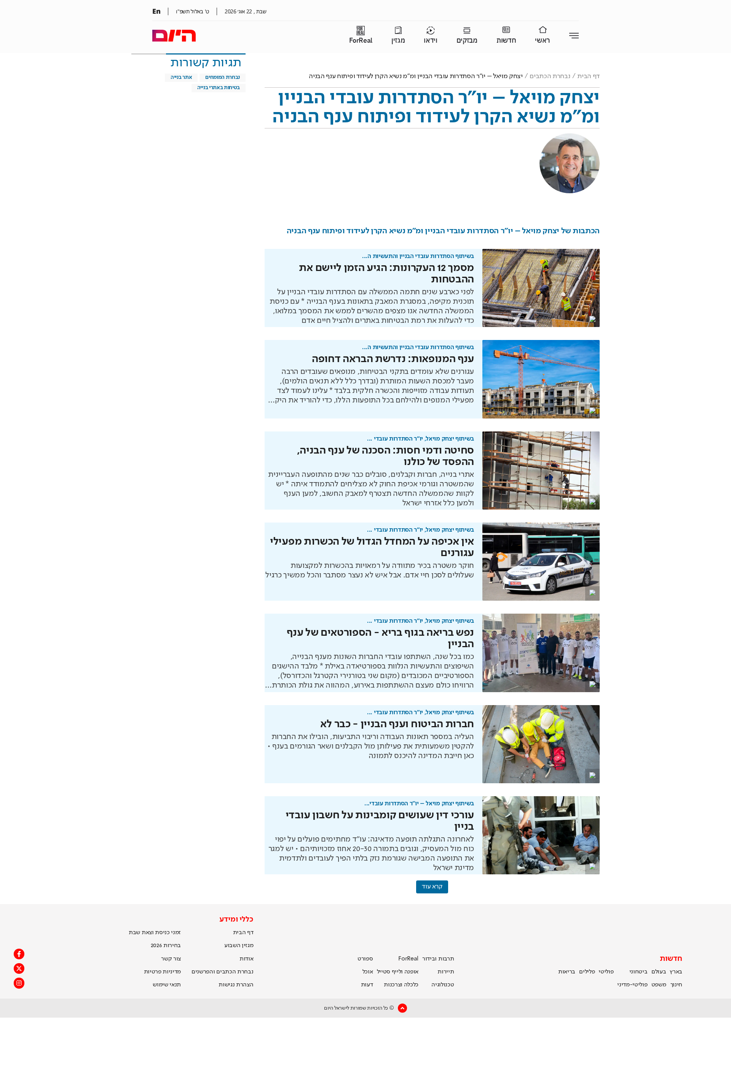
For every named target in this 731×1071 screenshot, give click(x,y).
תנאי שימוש (167, 985)
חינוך (676, 985)
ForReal (360, 41)
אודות (246, 959)
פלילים (587, 972)
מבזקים (466, 41)
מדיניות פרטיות (162, 972)
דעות (367, 985)
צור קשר (171, 959)
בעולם (658, 972)
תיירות (445, 972)
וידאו (430, 41)
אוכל (367, 972)
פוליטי (606, 972)
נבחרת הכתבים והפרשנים (222, 972)
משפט (658, 985)
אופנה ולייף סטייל (398, 972)
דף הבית (588, 76)
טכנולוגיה (442, 985)
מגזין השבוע (238, 946)
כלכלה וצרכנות (401, 985)
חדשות (506, 41)
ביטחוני (638, 972)
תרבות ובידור (438, 959)
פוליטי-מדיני (632, 985)
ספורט (365, 959)
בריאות (566, 972)
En (156, 11)
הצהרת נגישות (236, 985)
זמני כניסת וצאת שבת (155, 933)
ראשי (542, 41)
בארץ (676, 972)
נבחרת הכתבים (550, 76)
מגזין (398, 41)
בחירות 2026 (166, 946)
